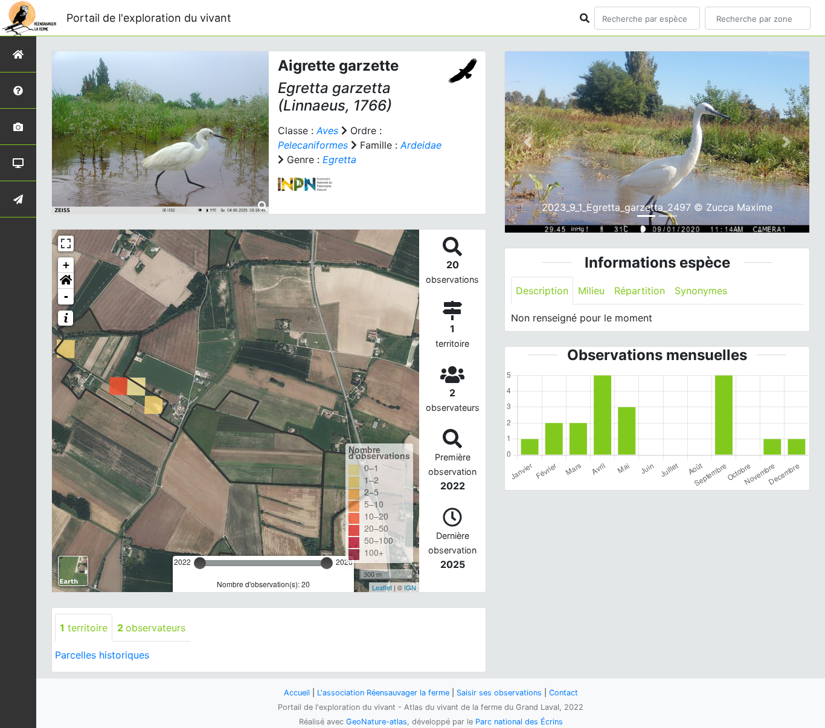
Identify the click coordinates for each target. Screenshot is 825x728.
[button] (66, 281)
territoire (84, 628)
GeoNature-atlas (376, 721)
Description (542, 291)
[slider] (200, 563)
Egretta (339, 159)
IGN (410, 587)
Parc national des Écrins (519, 721)
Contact (563, 692)
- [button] (66, 296)
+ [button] (66, 265)
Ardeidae (420, 145)
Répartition (639, 291)
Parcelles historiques (102, 655)
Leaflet (382, 587)
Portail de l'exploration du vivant (148, 17)
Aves (327, 130)
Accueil (297, 692)
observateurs (151, 628)
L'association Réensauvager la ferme (383, 692)
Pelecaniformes (313, 145)
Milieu (591, 291)
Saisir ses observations (499, 692)
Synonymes (701, 291)
